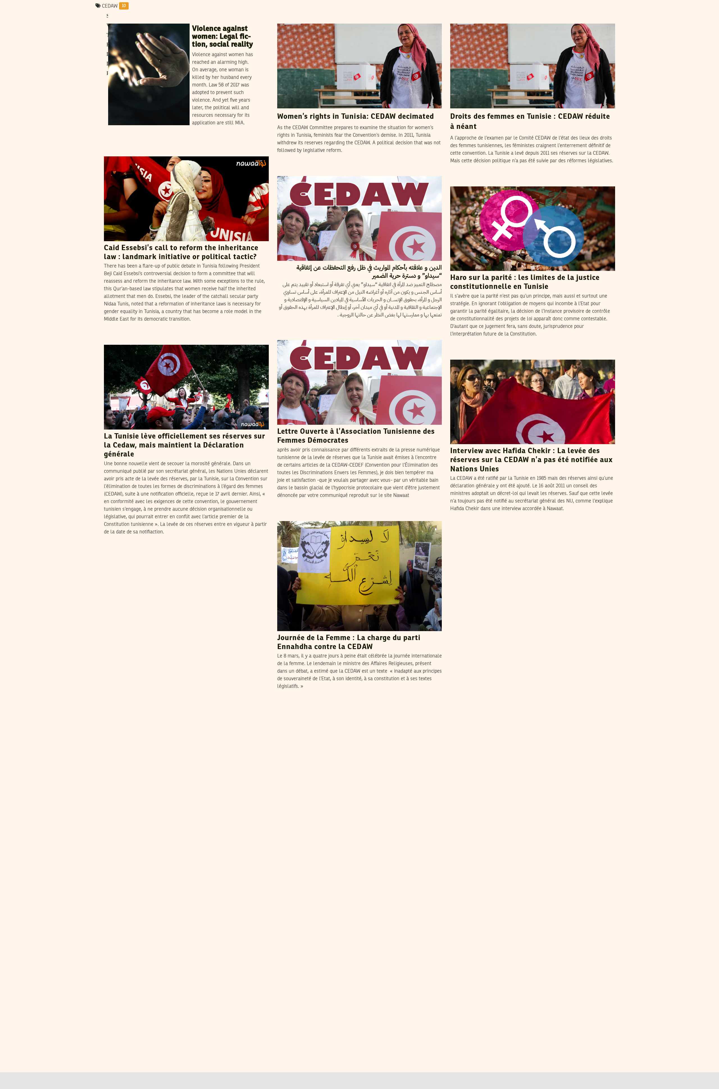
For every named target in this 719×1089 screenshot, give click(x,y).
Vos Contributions (322, 170)
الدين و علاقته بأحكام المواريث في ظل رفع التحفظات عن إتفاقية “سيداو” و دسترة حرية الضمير (369, 271)
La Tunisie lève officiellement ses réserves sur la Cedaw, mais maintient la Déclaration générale (184, 445)
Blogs (286, 334)
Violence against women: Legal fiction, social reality (222, 36)
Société (461, 354)
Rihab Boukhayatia (151, 18)
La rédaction (154, 339)
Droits (459, 18)
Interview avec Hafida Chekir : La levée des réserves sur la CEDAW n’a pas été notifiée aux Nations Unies (531, 460)
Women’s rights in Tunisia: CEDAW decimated (355, 116)
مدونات (288, 170)
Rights (118, 18)
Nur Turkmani (144, 151)
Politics (115, 151)
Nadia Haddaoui (489, 181)
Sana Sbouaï (488, 354)
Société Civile (120, 339)
